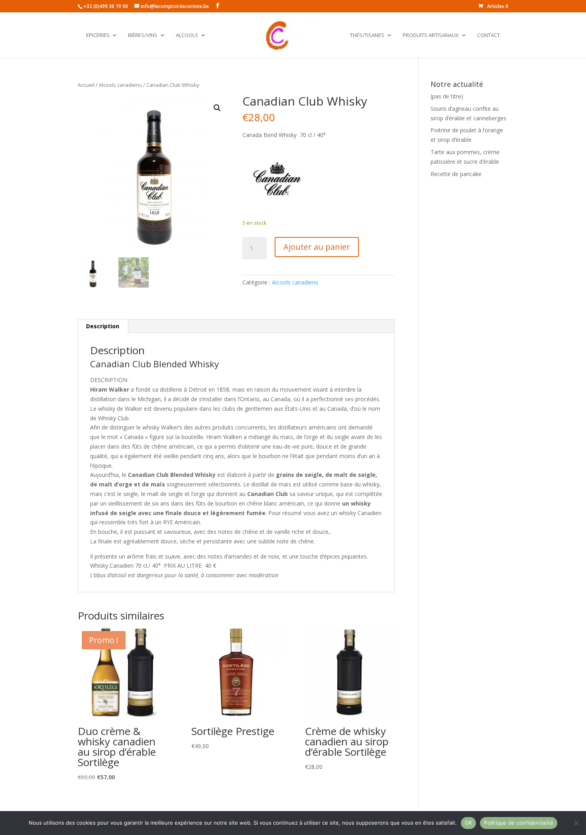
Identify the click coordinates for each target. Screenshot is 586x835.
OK (468, 822)
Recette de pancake (456, 174)
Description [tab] (102, 326)
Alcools (187, 35)
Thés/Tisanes (367, 35)
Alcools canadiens (120, 84)
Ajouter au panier (316, 246)
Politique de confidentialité (518, 822)
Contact (488, 35)
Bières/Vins (142, 35)
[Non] (576, 823)
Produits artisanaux (431, 35)
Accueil (86, 84)
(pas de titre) (447, 96)
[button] (217, 108)
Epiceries (98, 35)
